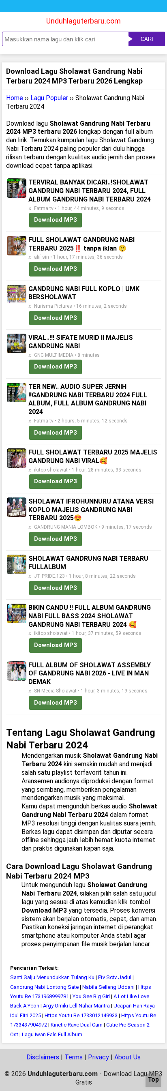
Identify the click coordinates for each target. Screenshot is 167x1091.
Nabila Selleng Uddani (108, 987)
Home (14, 98)
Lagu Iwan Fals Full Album (52, 1034)
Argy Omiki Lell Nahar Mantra (76, 1006)
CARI (147, 39)
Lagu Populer (49, 98)
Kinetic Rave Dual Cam (77, 1025)
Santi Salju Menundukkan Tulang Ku (53, 977)
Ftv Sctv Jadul (114, 977)
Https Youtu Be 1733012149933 (81, 1015)
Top (153, 1079)
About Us (127, 1057)
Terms (73, 1057)
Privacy (98, 1057)
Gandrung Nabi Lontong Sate (44, 987)
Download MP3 (55, 219)
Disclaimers (42, 1057)
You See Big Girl (91, 996)
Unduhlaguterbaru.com (83, 21)
